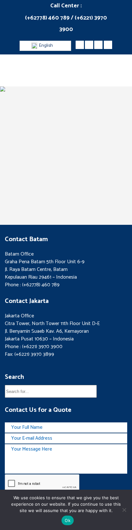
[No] (124, 510)
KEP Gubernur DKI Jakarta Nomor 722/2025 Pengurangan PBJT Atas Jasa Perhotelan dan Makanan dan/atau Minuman (65, 171)
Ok (67, 520)
